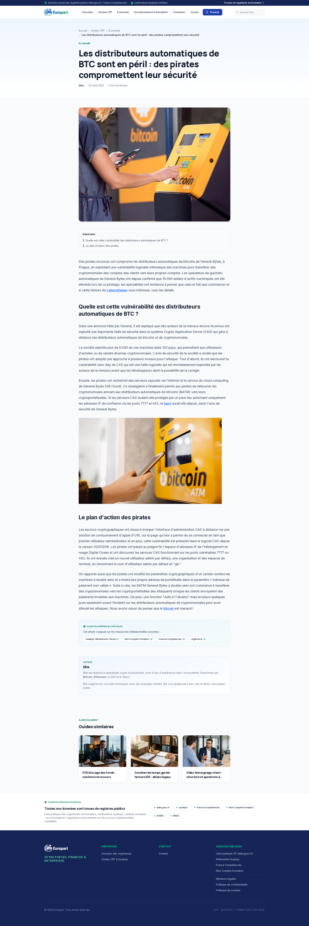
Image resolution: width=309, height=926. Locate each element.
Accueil (83, 30)
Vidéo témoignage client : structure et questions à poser (204, 777)
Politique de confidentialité (231, 884)
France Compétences (170, 639)
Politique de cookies (228, 890)
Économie (123, 12)
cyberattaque (117, 290)
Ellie (81, 85)
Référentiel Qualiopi (227, 859)
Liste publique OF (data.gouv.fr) (234, 853)
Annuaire (87, 12)
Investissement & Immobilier (151, 12)
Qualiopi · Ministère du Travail (100, 639)
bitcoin (168, 608)
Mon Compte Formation (137, 639)
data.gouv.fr (162, 807)
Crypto (194, 12)
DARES (160, 815)
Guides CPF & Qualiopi (115, 859)
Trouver (214, 12)
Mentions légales (226, 878)
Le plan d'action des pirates (102, 245)
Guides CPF (105, 12)
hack (167, 403)
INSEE (176, 815)
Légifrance (196, 639)
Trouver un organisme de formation (242, 2)
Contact (163, 853)
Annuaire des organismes (116, 853)
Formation (179, 12)
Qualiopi (183, 807)
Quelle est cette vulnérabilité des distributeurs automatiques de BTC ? (127, 240)
